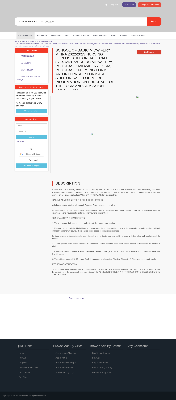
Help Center (24, 372)
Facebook (33, 160)
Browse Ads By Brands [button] (105, 346)
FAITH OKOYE (27, 56)
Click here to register (31, 166)
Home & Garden (100, 35)
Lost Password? (21, 141)
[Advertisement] (61, 287)
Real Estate (41, 35)
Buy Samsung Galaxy (102, 367)
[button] (106, 4)
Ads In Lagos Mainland (66, 353)
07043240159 (26, 70)
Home (21, 353)
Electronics (56, 35)
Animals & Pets (138, 35)
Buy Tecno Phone (100, 363)
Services (123, 35)
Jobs (67, 35)
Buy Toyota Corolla (101, 353)
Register (23, 363)
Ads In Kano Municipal (66, 363)
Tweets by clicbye (77, 298)
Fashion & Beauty (81, 35)
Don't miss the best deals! (31, 87)
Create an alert (31, 111)
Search (154, 21)
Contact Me (25, 63)
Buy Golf (96, 358)
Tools (113, 35)
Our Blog (23, 377)
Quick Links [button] (24, 346)
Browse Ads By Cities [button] (67, 346)
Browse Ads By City (65, 372)
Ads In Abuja (61, 358)
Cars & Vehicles (25, 35)
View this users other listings (28, 78)
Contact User (31, 119)
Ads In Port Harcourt (65, 367)
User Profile (31, 51)
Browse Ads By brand (102, 372)
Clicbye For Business (149, 5)
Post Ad (130, 5)
